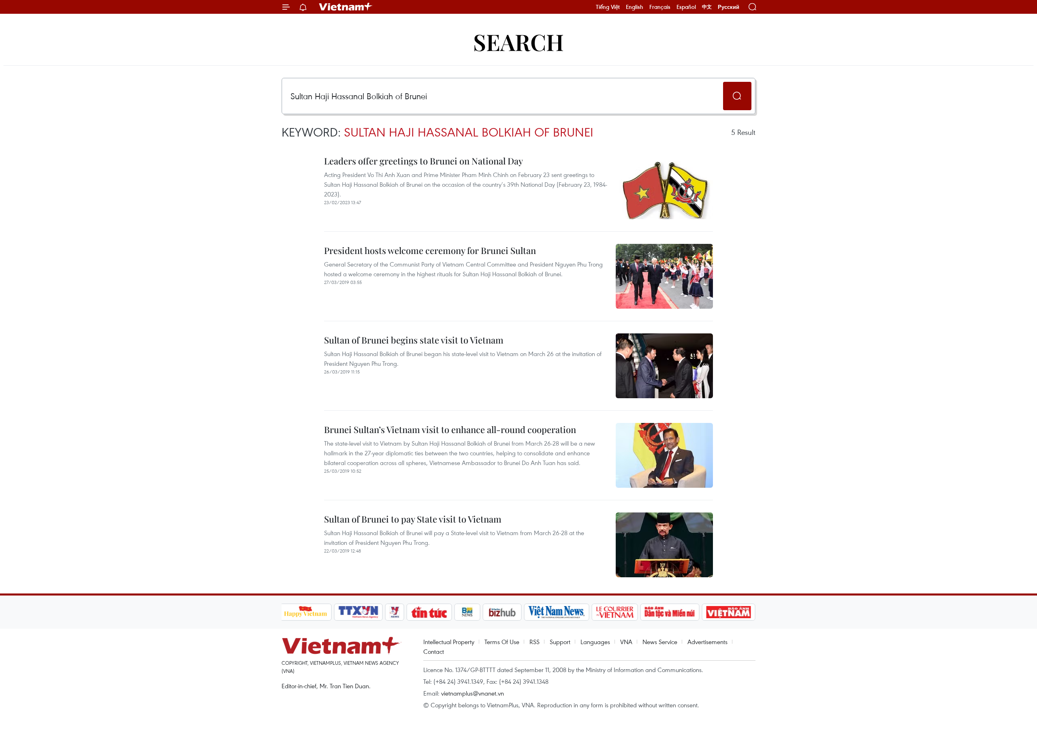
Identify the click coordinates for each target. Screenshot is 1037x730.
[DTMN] (670, 612)
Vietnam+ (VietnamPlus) (346, 7)
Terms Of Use (501, 642)
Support (560, 642)
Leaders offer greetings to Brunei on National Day (423, 161)
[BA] (728, 612)
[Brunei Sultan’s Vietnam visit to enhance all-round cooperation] (664, 455)
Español (686, 7)
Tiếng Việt (608, 7)
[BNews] (467, 612)
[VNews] (394, 612)
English (634, 7)
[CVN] (615, 612)
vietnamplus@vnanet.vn (472, 693)
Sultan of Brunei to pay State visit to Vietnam (412, 519)
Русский (728, 7)
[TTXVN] (358, 612)
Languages (595, 642)
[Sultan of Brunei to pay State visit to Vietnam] (664, 544)
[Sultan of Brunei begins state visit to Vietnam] (664, 365)
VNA (626, 642)
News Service (659, 642)
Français (659, 7)
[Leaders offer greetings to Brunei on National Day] (664, 186)
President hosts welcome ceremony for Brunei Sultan (430, 250)
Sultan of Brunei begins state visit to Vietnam (414, 340)
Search (518, 41)
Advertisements (707, 642)
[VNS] (556, 612)
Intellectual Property (448, 642)
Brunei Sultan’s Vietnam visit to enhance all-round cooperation (450, 429)
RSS (534, 642)
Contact (433, 651)
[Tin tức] (429, 612)
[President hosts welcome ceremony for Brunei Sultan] (664, 276)
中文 (707, 7)
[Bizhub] (502, 612)
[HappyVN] (306, 612)
